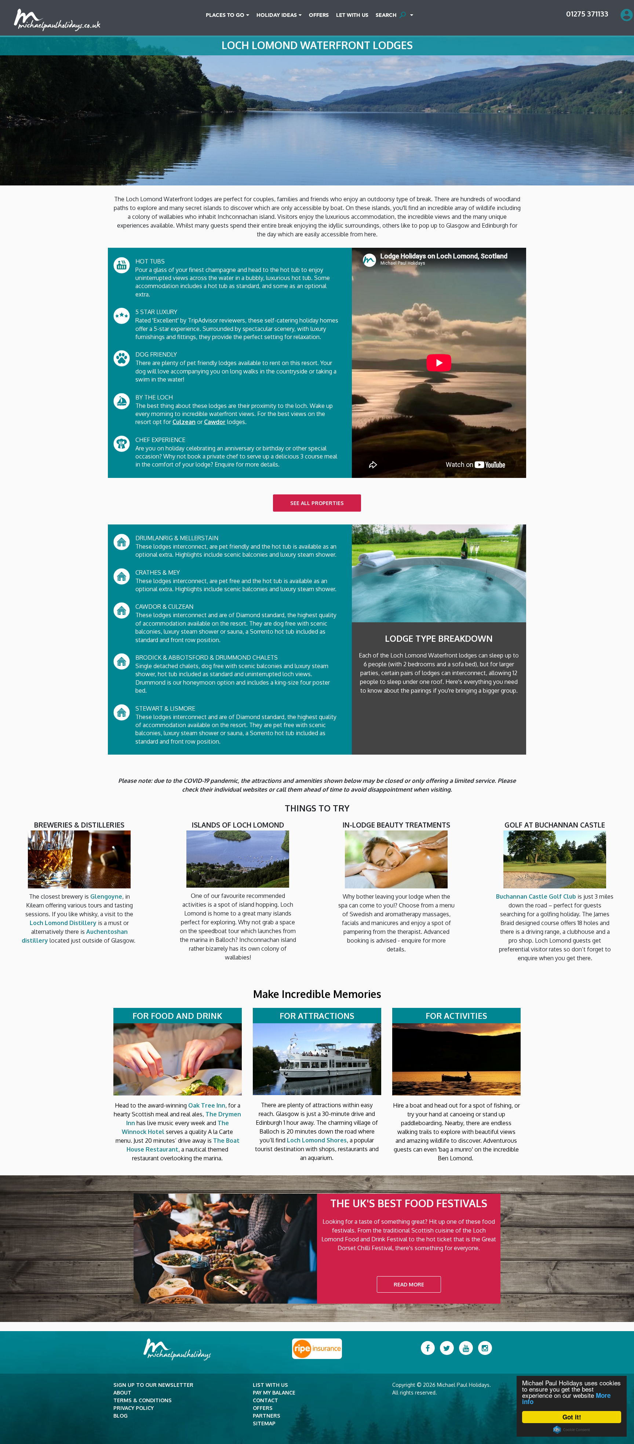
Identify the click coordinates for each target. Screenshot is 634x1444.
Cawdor (215, 422)
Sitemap (264, 1423)
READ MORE (409, 1284)
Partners (266, 1415)
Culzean (184, 422)
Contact (265, 1400)
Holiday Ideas (276, 15)
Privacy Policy (133, 1408)
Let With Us (352, 15)
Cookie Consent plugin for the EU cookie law (571, 1430)
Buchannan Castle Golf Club (536, 896)
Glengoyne (106, 896)
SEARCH (391, 15)
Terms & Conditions (142, 1400)
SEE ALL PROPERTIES (317, 503)
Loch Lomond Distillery (63, 923)
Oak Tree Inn (206, 1105)
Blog (120, 1415)
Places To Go (225, 15)
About (122, 1392)
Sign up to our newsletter (153, 1385)
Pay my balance (274, 1392)
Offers (319, 15)
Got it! (571, 1416)
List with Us (270, 1385)
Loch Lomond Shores (317, 1140)
